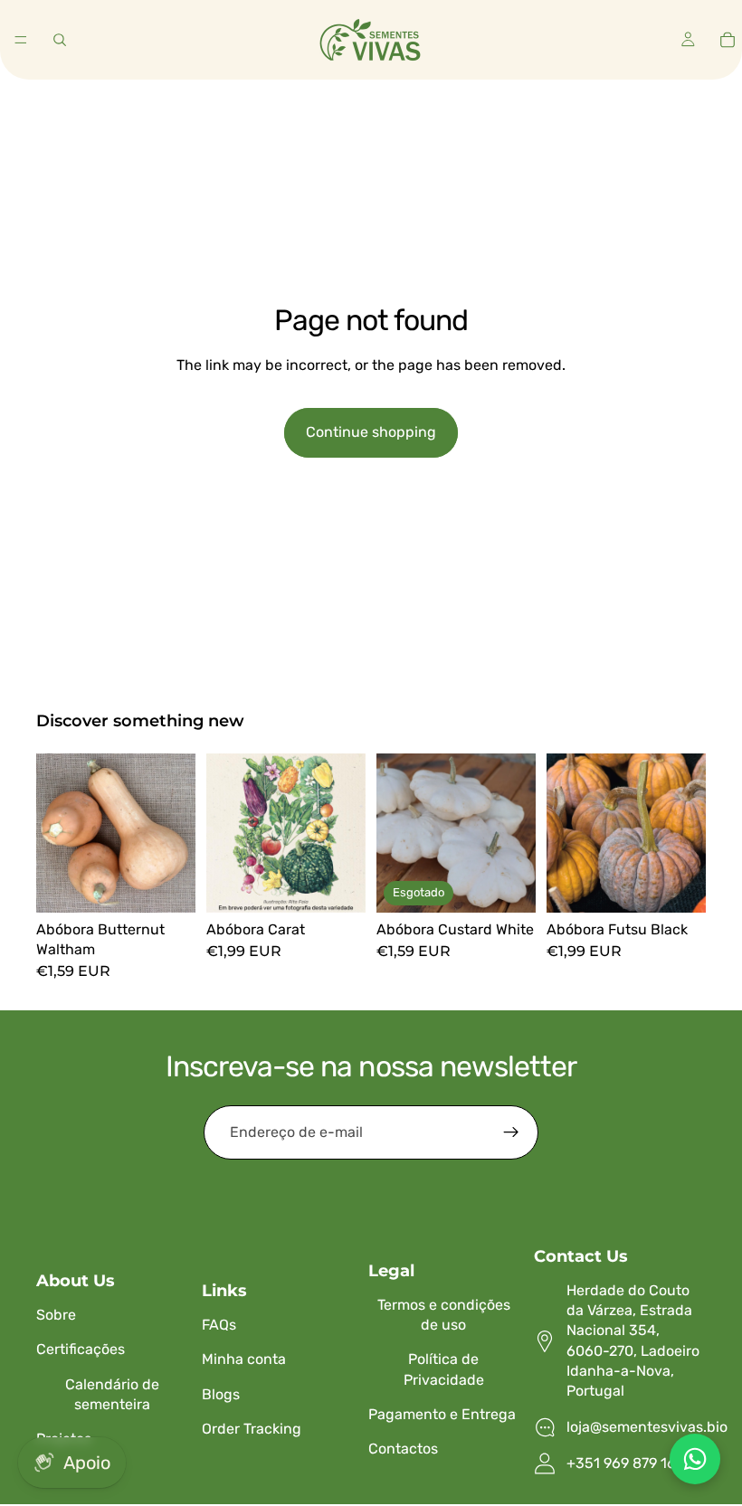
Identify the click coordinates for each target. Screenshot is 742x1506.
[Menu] (21, 40)
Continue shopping (371, 431)
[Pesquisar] (60, 40)
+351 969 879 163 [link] (625, 1463)
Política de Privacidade (444, 1369)
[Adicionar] (337, 884)
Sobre (56, 1314)
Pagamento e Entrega (442, 1414)
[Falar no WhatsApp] (695, 1459)
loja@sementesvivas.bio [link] (647, 1426)
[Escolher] (167, 884)
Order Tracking (251, 1428)
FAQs (219, 1324)
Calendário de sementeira (112, 1394)
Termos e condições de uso (443, 1314)
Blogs (221, 1394)
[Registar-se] (511, 1132)
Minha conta (244, 1359)
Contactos (403, 1448)
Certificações (80, 1349)
